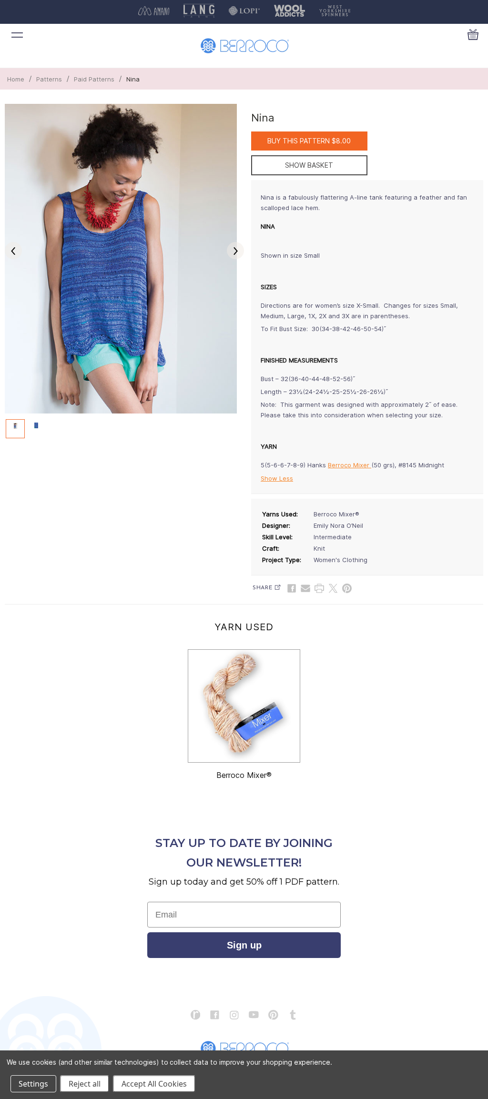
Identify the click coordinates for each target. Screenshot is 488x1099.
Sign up (244, 945)
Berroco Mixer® (244, 775)
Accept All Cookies (154, 1084)
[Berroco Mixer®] (244, 706)
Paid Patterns (94, 79)
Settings (33, 1084)
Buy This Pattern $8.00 (309, 141)
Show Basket (309, 165)
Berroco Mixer (349, 465)
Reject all (85, 1084)
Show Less (277, 478)
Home (15, 79)
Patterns (49, 79)
